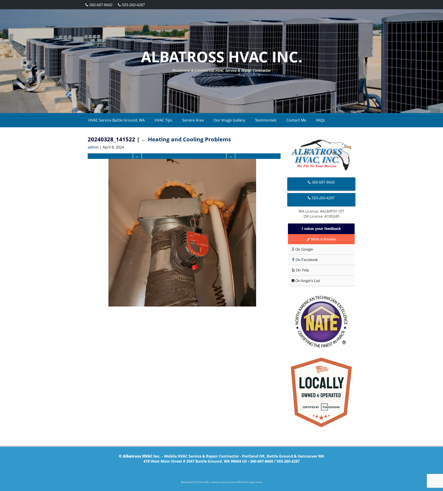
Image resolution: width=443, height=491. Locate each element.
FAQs (320, 120)
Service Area (193, 120)
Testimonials (266, 120)
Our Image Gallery (229, 120)
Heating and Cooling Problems (186, 139)
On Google (303, 249)
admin (93, 147)
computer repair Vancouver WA (226, 482)
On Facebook (306, 260)
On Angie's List (307, 281)
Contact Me (296, 120)
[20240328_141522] (182, 233)
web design (249, 482)
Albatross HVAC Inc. (221, 57)
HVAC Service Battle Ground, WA (116, 120)
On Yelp (302, 270)
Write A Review (323, 239)
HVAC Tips (163, 120)
